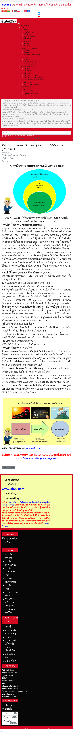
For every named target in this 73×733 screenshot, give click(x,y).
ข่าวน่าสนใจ (10, 629)
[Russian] (18, 11)
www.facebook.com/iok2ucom (16, 691)
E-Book (8, 636)
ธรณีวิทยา (9, 612)
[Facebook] (55, 11)
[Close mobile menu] (19, 23)
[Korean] (15, 11)
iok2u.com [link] (6, 4)
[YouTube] (55, 16)
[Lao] (28, 11)
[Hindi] (9, 11)
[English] (2, 11)
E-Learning (10, 633)
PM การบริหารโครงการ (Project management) (36, 458)
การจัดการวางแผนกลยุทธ (10, 571)
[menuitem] (25, 25)
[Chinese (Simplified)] (5, 11)
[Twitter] (55, 13)
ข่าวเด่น (8, 626)
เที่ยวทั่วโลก (10, 660)
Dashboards (11, 640)
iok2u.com (10, 694)
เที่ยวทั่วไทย (10, 650)
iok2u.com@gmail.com (10, 686)
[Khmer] (25, 11)
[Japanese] (12, 11)
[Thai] (22, 11)
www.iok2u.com (33, 447)
